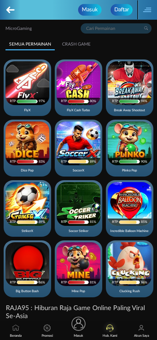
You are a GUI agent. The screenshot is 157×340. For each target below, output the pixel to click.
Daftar (121, 9)
